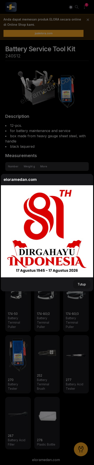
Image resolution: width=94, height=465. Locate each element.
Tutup (82, 284)
